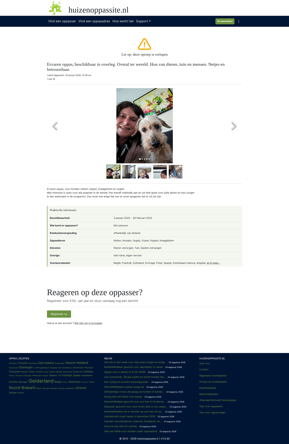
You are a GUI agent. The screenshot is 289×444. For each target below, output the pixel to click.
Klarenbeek (67, 372)
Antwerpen (67, 368)
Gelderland (41, 381)
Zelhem (31, 372)
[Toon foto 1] (140, 159)
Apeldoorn (70, 388)
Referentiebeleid (208, 394)
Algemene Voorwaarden (213, 375)
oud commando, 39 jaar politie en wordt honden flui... (144, 376)
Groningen (26, 367)
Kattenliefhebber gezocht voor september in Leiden (143, 366)
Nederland (74, 381)
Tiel (59, 375)
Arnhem (39, 372)
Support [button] (142, 21)
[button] (238, 21)
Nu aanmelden (225, 21)
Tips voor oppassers (211, 406)
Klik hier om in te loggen (88, 323)
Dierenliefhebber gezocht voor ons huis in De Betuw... (144, 401)
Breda (39, 388)
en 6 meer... (213, 262)
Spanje (77, 375)
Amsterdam (60, 363)
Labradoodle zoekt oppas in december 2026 (139, 416)
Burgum (28, 375)
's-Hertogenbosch (41, 368)
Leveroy (84, 382)
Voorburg (33, 363)
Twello (91, 382)
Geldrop (61, 388)
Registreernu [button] (59, 314)
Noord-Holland (77, 363)
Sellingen (13, 393)
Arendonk (20, 376)
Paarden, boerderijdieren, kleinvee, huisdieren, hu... (142, 421)
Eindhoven (77, 372)
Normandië (13, 368)
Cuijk (46, 372)
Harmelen (13, 363)
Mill (59, 368)
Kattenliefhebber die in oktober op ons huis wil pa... (143, 411)
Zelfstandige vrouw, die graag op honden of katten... (143, 391)
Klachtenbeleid (207, 387)
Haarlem (53, 388)
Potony (12, 376)
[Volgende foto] (234, 125)
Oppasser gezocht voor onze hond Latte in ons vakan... (145, 406)
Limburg (88, 371)
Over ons (204, 363)
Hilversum (36, 375)
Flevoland (88, 368)
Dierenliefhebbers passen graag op (133, 386)
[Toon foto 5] (149, 159)
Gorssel (46, 388)
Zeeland (53, 375)
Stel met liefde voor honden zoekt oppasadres (140, 431)
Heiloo (65, 382)
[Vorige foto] (55, 125)
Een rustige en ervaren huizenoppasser (136, 381)
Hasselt (21, 393)
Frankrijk (67, 375)
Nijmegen (23, 382)
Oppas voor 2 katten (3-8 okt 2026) (134, 371)
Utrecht (81, 388)
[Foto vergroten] (144, 125)
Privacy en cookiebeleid (213, 381)
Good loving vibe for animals (130, 426)
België (58, 381)
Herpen (45, 376)
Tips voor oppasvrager (212, 412)
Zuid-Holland (46, 362)
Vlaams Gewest (55, 372)
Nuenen (24, 372)
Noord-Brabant (22, 387)
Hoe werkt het (123, 21)
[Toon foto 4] (146, 159)
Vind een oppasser (62, 21)
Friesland (23, 363)
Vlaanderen (87, 375)
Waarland (53, 368)
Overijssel (14, 371)
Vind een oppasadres (94, 21)
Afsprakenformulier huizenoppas (217, 400)
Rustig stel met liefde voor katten (132, 396)
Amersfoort (78, 367)
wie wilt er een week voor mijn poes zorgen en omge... (144, 362)
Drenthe (13, 381)
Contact (203, 369)
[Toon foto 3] (144, 159)
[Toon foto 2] (142, 159)
